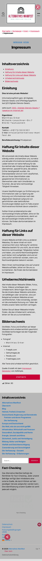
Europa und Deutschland (12, 423)
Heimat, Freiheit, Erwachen (13, 412)
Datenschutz (7, 524)
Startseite (6, 31)
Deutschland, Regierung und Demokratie (19, 415)
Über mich (8, 551)
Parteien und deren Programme (17, 417)
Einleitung (9, 69)
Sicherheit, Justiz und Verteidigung (17, 438)
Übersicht (6, 406)
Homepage (16, 31)
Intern (25, 31)
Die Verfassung (10, 420)
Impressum (35, 31)
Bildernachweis (11, 81)
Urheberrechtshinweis (14, 78)
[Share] (7, 537)
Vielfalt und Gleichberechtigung (16, 445)
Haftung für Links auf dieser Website (20, 75)
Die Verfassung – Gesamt (13, 451)
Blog (4, 409)
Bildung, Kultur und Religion (13, 442)
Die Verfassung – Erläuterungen (15, 454)
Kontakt (5, 535)
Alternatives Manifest (11, 403)
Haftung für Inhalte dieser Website (19, 72)
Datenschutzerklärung (10, 555)
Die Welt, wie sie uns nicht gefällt (16, 426)
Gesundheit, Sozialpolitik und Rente (17, 432)
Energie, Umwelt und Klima (13, 435)
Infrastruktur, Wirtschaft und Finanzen (18, 429)
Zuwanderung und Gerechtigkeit (16, 448)
